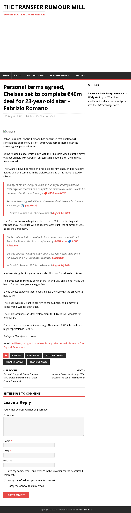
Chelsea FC (33, 355)
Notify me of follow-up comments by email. (32, 480)
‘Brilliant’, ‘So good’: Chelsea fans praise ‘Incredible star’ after (47, 343)
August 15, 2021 (16, 116)
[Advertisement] (65, 46)
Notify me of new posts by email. (26, 485)
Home (6, 75)
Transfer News (58, 75)
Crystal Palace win (14, 347)
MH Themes (86, 509)
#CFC (63, 193)
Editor (31, 116)
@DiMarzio (60, 241)
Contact (80, 75)
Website (7, 461)
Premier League (15, 361)
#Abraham (58, 257)
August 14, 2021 (61, 213)
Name (7, 441)
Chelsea (44, 116)
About (17, 75)
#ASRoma (53, 193)
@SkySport (31, 205)
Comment (8, 415)
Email (6, 450)
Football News (36, 75)
